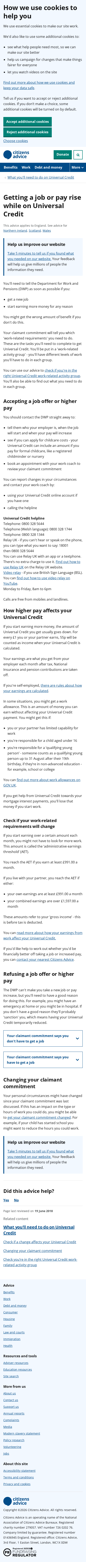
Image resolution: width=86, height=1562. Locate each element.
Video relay (12, 572)
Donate (63, 154)
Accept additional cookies (27, 121)
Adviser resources (15, 1363)
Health (8, 1346)
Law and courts (14, 1332)
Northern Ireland (15, 230)
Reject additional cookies (27, 132)
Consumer (10, 1312)
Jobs (6, 1453)
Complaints (11, 1420)
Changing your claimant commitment (32, 1250)
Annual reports (13, 1413)
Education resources (17, 1369)
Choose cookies (15, 141)
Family (7, 1326)
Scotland (35, 230)
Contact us (10, 1400)
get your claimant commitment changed (39, 1117)
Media (7, 1427)
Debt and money (48, 167)
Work (26, 167)
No (16, 1200)
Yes (6, 1200)
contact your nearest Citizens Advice (45, 959)
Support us (11, 1407)
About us (9, 1393)
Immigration (11, 1339)
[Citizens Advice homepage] (16, 1501)
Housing (9, 1319)
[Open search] (78, 154)
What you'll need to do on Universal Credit (41, 177)
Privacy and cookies (16, 1484)
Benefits (11, 167)
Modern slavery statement (21, 1433)
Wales (47, 230)
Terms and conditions (18, 1477)
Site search (11, 1376)
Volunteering (12, 1447)
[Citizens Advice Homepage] (16, 154)
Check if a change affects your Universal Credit (39, 1242)
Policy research (13, 1440)
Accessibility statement (19, 1471)
